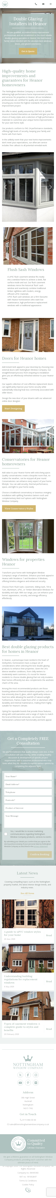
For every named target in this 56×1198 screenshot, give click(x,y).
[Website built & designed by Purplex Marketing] (28, 1189)
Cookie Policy (28, 1184)
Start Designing (13, 408)
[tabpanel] (28, 187)
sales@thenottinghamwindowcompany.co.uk (29, 1124)
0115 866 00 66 (29, 1120)
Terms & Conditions (28, 1180)
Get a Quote (28, 51)
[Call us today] (35, 4)
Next (48, 187)
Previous (7, 187)
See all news (27, 893)
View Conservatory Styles (19, 508)
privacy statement (41, 846)
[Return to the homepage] (7, 4)
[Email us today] (43, 4)
